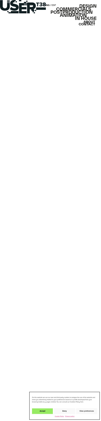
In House (86, 18)
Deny (64, 411)
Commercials (73, 9)
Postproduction (71, 12)
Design (88, 6)
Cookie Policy (59, 416)
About (89, 22)
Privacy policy (69, 416)
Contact (87, 24)
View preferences (86, 411)
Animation (73, 15)
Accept (42, 411)
